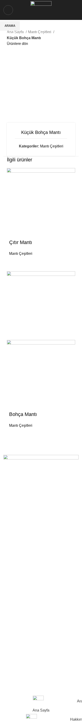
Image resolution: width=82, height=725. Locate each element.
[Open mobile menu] (8, 10)
